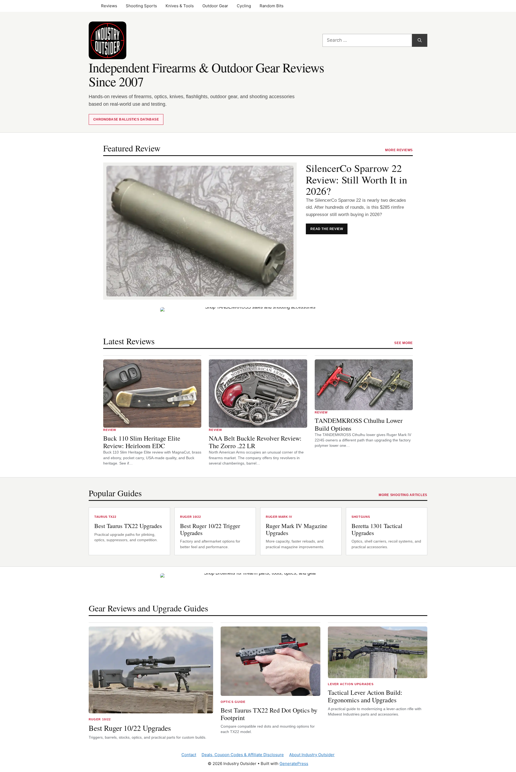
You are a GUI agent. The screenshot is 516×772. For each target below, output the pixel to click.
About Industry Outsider (312, 754)
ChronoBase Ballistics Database (126, 119)
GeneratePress (294, 763)
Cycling (244, 5)
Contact (188, 754)
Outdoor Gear (215, 5)
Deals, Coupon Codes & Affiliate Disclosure (243, 754)
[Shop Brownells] (258, 585)
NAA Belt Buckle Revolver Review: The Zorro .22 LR (255, 442)
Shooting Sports (141, 5)
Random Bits (272, 5)
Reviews (109, 5)
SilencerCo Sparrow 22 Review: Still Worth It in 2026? (356, 179)
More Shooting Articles (403, 495)
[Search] (419, 40)
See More (403, 343)
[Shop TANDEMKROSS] (258, 319)
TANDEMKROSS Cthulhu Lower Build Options (359, 424)
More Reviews (399, 150)
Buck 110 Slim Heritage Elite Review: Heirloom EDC (141, 442)
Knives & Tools (180, 5)
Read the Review (328, 230)
